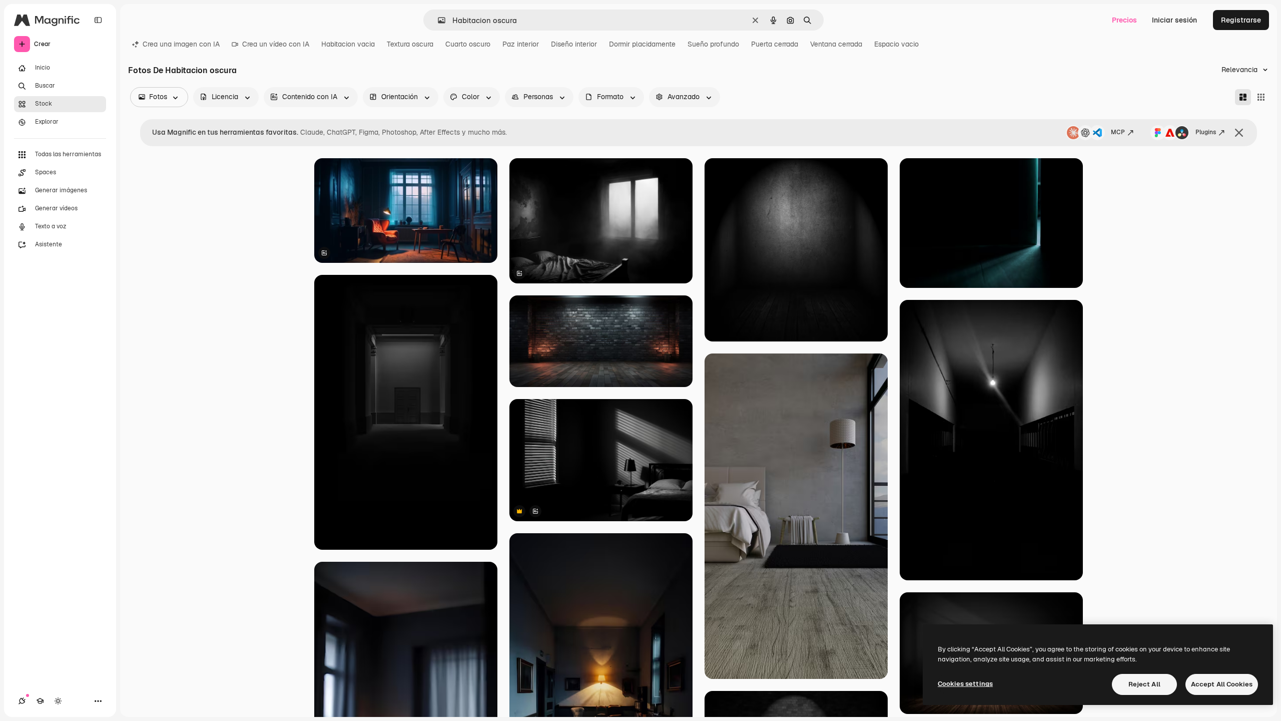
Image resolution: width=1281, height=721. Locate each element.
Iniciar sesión (1174, 20)
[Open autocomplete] (437, 20)
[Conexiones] (22, 701)
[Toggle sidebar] (98, 20)
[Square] (1261, 97)
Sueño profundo (713, 44)
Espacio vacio (896, 44)
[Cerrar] (1239, 133)
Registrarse (1241, 20)
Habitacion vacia (348, 44)
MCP (1118, 132)
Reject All (1144, 684)
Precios (1124, 20)
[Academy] (40, 701)
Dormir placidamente (642, 44)
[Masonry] (1243, 97)
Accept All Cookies (1221, 684)
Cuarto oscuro (467, 44)
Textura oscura (410, 44)
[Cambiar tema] (58, 701)
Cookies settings (965, 683)
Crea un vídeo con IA (275, 44)
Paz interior (520, 44)
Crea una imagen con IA (181, 44)
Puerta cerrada (774, 44)
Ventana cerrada (836, 44)
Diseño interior (574, 44)
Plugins (1205, 132)
